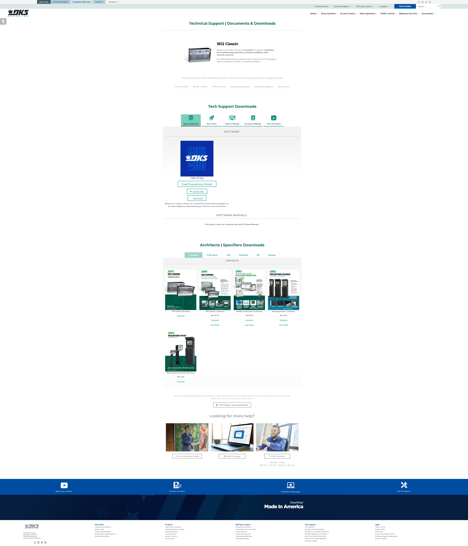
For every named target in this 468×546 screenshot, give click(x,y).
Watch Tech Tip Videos (64, 491)
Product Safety (381, 538)
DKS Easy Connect (364, 6)
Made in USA (99, 529)
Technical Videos (321, 6)
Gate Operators (171, 531)
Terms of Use (380, 527)
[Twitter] (426, 2)
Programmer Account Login (246, 529)
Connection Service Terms (385, 534)
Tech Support (310, 527)
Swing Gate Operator (240, 86)
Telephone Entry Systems (175, 529)
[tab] (191, 120)
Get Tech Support (404, 491)
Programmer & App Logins (290, 491)
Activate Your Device (177, 491)
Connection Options (243, 534)
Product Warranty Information (316, 534)
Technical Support (341, 6)
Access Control (200, 86)
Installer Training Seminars (314, 529)
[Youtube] (35, 542)
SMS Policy (379, 531)
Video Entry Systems (173, 527)
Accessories (283, 86)
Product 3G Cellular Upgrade (315, 538)
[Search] (438, 6)
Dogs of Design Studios (32, 538)
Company (383, 6)
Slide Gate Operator (264, 86)
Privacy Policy (380, 529)
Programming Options (244, 536)
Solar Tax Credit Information (315, 536)
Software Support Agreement (386, 536)
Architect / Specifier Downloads (317, 531)
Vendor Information (102, 536)
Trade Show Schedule (103, 531)
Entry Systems (181, 86)
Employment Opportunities (105, 534)
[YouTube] (419, 2)
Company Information (103, 527)
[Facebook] (422, 2)
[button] (3, 21)
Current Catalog (311, 541)
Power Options (241, 531)
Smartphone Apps (242, 538)
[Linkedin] (430, 2)
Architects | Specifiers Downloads (232, 245)
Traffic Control (218, 86)
